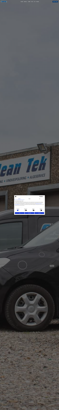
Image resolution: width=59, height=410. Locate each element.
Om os (32, 1)
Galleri (29, 1)
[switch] (26, 210)
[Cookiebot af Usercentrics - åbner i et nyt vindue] (40, 196)
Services (25, 1)
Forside (22, 1)
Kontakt (37, 1)
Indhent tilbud (55, 1)
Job (34, 1)
